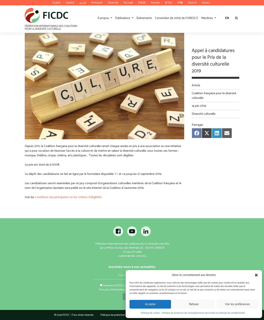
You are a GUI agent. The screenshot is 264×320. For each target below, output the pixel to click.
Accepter (150, 304)
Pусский (128, 3)
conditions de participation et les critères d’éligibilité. (68, 197)
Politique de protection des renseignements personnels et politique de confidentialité (203, 313)
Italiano (206, 3)
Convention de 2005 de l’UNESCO (176, 18)
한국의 (168, 3)
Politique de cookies (150, 313)
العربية (82, 3)
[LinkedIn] (145, 232)
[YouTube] (132, 232)
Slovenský (113, 3)
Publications (123, 18)
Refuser (194, 304)
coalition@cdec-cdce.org (132, 256)
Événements (144, 18)
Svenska (155, 3)
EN (227, 18)
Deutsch (192, 3)
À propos (104, 18)
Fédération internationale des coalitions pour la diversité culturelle (51, 27)
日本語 (142, 3)
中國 (180, 3)
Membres (207, 18)
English (56, 3)
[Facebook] (118, 232)
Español (70, 3)
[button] (256, 275)
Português (96, 3)
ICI (116, 174)
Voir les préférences (237, 304)
